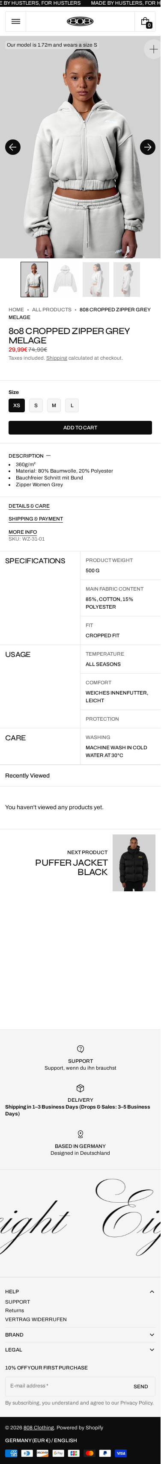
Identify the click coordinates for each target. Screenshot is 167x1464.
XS (16, 397)
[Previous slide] (13, 143)
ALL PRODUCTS (52, 301)
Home (16, 301)
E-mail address (28, 1386)
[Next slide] (147, 143)
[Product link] (80, 854)
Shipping (56, 349)
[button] (16, 21)
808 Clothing (39, 1428)
